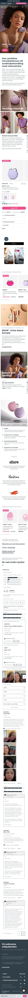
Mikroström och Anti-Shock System (13, 544)
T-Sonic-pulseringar (8, 547)
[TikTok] (20, 987)
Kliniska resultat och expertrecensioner (8, 552)
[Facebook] (24, 977)
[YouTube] (24, 980)
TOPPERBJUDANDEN (21, 3)
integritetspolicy (10, 963)
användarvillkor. (19, 963)
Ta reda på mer (7, 347)
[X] (20, 980)
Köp (25, 996)
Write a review (23, 183)
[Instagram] (20, 977)
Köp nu (5, 50)
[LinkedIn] (20, 983)
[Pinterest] (24, 983)
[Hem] (14, 7)
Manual (3, 228)
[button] (24, 991)
